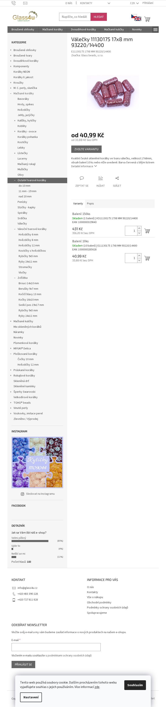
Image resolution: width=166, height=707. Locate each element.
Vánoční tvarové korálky (32, 229)
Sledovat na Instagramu (40, 494)
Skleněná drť (21, 381)
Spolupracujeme (97, 613)
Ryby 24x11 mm (28, 262)
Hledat (99, 16)
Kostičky (23, 142)
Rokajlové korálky (24, 376)
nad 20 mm (25, 197)
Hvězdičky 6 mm (28, 235)
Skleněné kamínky (24, 386)
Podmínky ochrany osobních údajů (107, 608)
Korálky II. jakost (23, 77)
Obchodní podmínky (99, 603)
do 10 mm (24, 186)
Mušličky (23, 169)
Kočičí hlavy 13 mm (30, 294)
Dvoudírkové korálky (26, 61)
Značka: (87, 55)
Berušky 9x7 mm (28, 289)
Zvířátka (23, 278)
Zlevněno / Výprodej (26, 419)
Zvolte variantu (86, 149)
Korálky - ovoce (27, 132)
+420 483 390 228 (28, 594)
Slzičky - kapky (26, 207)
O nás (68, 3)
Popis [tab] (90, 204)
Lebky (21, 148)
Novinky (18, 338)
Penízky (22, 202)
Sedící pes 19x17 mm (31, 305)
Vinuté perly (21, 408)
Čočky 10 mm (26, 359)
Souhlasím (135, 685)
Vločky (23, 273)
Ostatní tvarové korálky (32, 180)
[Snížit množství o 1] (139, 233)
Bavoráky (23, 99)
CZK (132, 3)
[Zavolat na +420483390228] (17, 3)
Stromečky (25, 267)
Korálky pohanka (28, 137)
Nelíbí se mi (18, 554)
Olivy (21, 175)
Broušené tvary (23, 56)
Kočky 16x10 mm (29, 300)
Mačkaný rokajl (26, 164)
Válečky (22, 224)
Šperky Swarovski (24, 392)
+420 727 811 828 (28, 600)
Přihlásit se (23, 664)
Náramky (19, 332)
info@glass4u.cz (27, 588)
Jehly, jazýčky (26, 115)
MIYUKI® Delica (22, 349)
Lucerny (22, 159)
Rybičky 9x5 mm (28, 256)
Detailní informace (82, 166)
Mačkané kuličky (23, 321)
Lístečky (23, 153)
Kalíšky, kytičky (27, 121)
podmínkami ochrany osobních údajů (70, 656)
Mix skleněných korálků (27, 327)
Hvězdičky (24, 110)
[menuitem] (22, 29)
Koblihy (22, 126)
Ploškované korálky (25, 354)
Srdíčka (22, 218)
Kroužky (18, 83)
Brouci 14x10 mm (29, 283)
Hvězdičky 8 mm (28, 240)
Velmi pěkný (19, 538)
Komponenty (21, 66)
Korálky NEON (22, 72)
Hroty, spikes (26, 104)
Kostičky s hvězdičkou (32, 251)
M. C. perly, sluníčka (25, 88)
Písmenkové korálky (26, 343)
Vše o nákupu (95, 597)
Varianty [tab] (78, 204)
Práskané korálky (24, 370)
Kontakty (86, 3)
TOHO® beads (22, 403)
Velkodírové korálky (26, 397)
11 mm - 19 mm (27, 191)
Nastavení (30, 697)
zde (97, 687)
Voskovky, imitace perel (28, 413)
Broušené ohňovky (25, 50)
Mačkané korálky (24, 93)
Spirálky (22, 213)
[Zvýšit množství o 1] (139, 228)
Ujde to (16, 546)
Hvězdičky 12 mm (29, 245)
